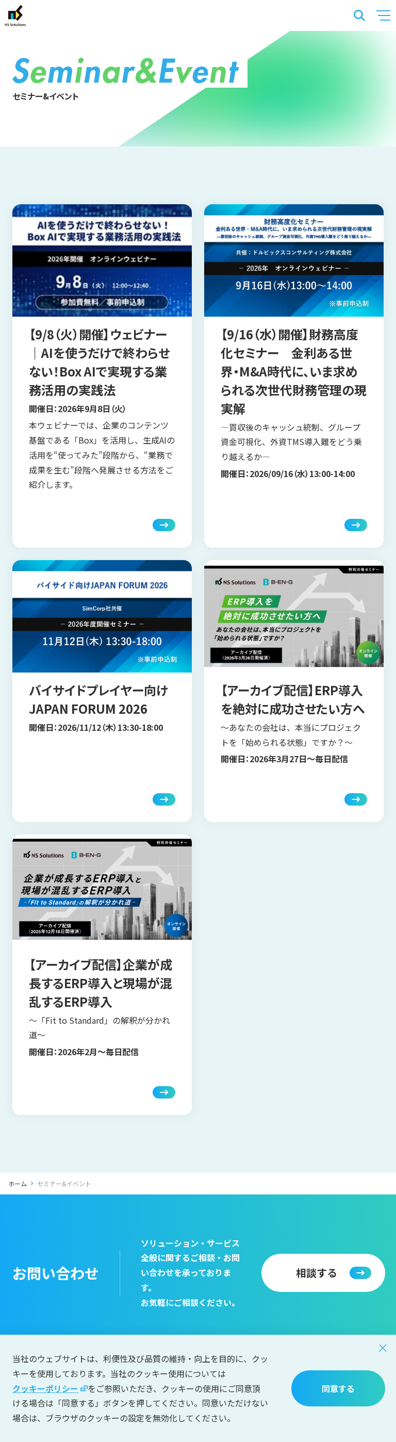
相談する (316, 1272)
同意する (338, 1388)
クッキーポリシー (45, 1388)
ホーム (17, 1183)
